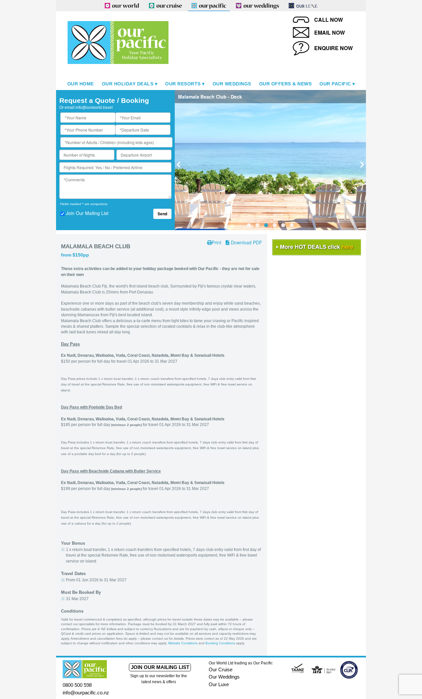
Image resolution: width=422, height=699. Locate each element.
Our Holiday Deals (128, 83)
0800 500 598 (77, 685)
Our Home (80, 83)
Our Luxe (219, 684)
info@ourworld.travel (94, 107)
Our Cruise (220, 669)
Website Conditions (182, 643)
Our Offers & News (285, 83)
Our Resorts (183, 83)
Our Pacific (335, 83)
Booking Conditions (220, 643)
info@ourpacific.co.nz (86, 692)
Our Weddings (232, 83)
